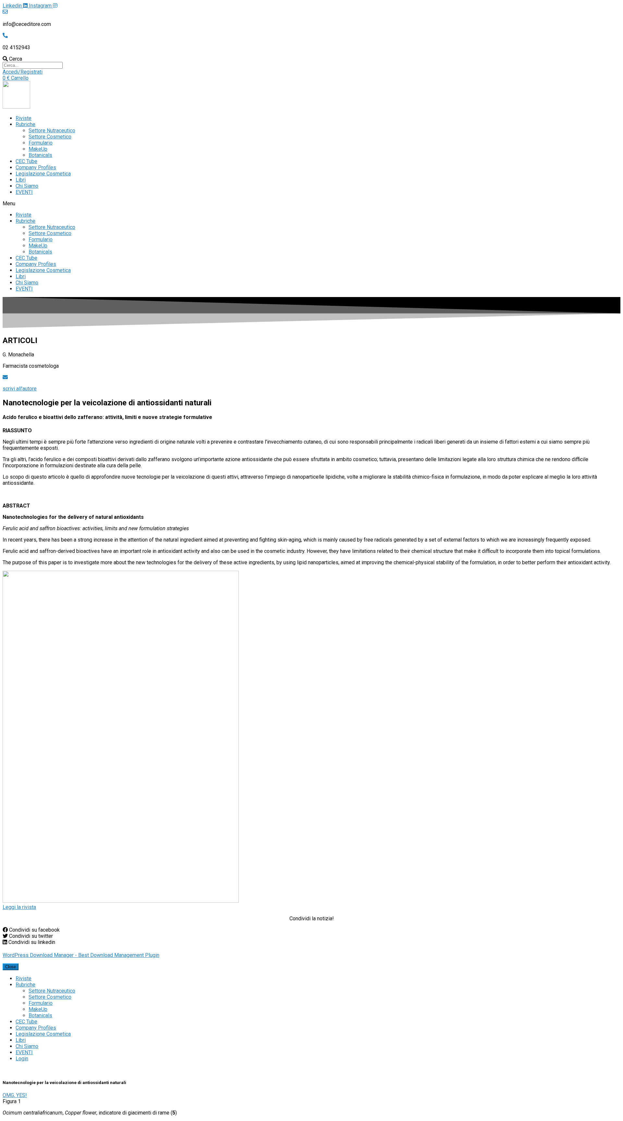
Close (10, 966)
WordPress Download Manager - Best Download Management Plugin (81, 955)
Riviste (23, 118)
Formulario (41, 143)
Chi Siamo (27, 186)
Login (22, 1058)
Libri (21, 180)
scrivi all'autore (20, 389)
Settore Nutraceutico (52, 130)
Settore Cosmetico (50, 137)
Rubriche (25, 124)
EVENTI (24, 192)
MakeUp (38, 149)
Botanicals (40, 155)
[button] (23, 72)
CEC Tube (26, 161)
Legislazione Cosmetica (43, 174)
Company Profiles (36, 167)
